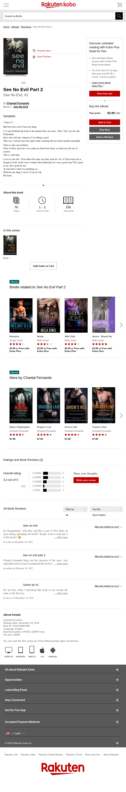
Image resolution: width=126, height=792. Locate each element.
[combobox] (75, 511)
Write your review (86, 480)
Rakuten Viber (28, 754)
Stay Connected (15, 700)
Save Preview (44, 56)
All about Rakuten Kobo (20, 669)
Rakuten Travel (74, 754)
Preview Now (44, 50)
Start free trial (104, 93)
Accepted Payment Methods (22, 722)
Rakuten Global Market (51, 754)
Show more (61, 537)
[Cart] (119, 5)
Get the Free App (15, 710)
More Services (92, 754)
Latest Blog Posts (16, 689)
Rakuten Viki (11, 754)
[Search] (119, 16)
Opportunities (13, 679)
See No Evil (21, 106)
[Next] (121, 324)
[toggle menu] (6, 5)
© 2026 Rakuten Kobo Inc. (18, 743)
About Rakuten (111, 754)
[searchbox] (63, 16)
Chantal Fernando (18, 103)
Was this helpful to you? (107, 526)
